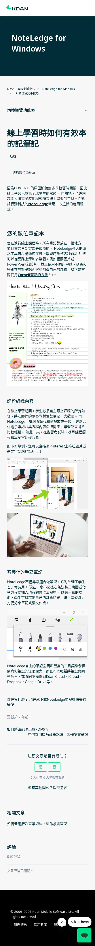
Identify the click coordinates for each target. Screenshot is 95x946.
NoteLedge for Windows (58, 89)
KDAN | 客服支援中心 (21, 89)
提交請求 (60, 787)
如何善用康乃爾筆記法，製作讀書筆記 (58, 734)
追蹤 (13, 156)
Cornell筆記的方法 (33, 274)
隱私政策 (40, 924)
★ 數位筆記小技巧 (27, 93)
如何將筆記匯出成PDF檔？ (28, 729)
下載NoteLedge (52, 699)
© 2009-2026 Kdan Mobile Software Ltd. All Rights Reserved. (44, 914)
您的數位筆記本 (24, 172)
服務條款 (20, 924)
